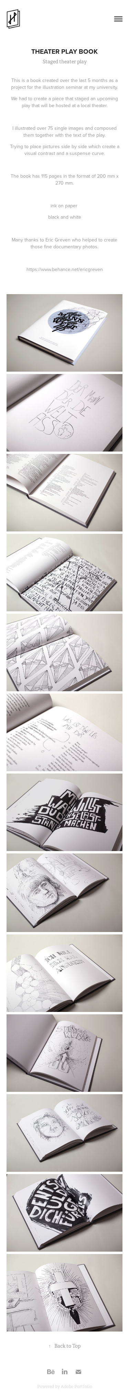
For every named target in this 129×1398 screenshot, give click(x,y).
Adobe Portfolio (76, 1386)
